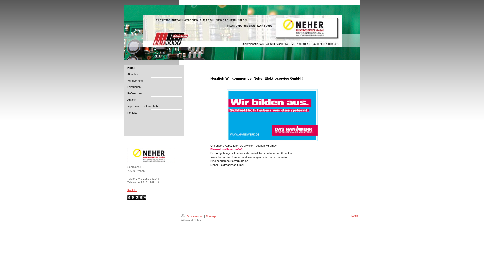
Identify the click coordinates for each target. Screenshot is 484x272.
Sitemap (211, 216)
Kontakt (132, 190)
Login (354, 215)
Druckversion (195, 216)
